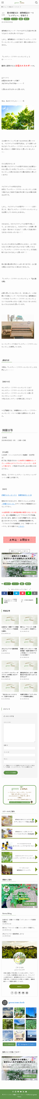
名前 (6, 745)
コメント (7, 722)
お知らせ (7, 19)
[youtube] (23, 992)
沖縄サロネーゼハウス (9, 495)
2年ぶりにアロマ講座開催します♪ (13, 935)
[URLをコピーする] (34, 593)
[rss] (23, 1092)
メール (6, 752)
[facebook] (12, 992)
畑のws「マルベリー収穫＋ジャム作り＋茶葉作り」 (18, 929)
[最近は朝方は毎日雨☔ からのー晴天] (8, 1012)
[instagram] (15, 992)
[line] (19, 992)
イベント (14, 19)
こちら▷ (21, 526)
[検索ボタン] (36, 2)
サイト (5, 759)
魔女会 (26, 19)
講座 (21, 19)
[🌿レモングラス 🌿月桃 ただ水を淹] (8, 1024)
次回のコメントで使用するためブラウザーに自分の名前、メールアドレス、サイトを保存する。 (20, 766)
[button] (4, 593)
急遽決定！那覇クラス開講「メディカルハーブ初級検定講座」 (19, 922)
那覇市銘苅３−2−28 (25, 495)
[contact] (26, 992)
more (19, 986)
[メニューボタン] (2, 2)
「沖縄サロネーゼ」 (8, 504)
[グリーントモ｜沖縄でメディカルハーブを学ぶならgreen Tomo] (19, 2)
